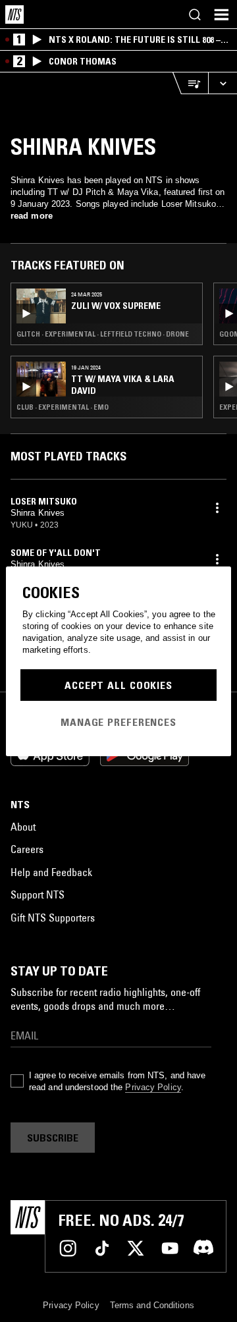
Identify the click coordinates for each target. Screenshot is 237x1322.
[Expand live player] (222, 83)
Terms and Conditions (152, 1305)
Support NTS (38, 894)
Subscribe (52, 1137)
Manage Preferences (118, 722)
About (23, 826)
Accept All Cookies (118, 685)
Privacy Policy (152, 1087)
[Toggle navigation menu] (221, 14)
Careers (27, 849)
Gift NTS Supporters (53, 917)
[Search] (195, 14)
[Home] (14, 14)
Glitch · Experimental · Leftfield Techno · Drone (102, 334)
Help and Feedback (51, 872)
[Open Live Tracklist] (190, 83)
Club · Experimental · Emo (62, 407)
